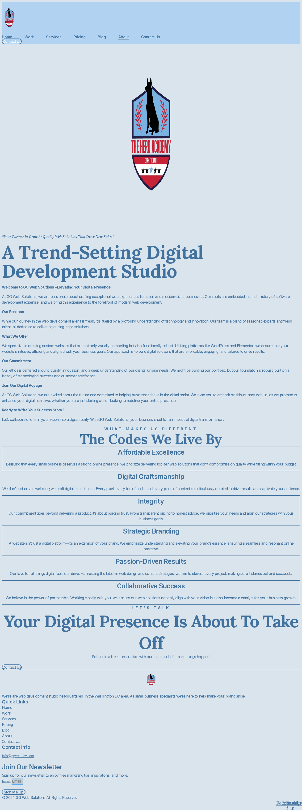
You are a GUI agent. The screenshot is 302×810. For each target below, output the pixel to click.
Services (53, 36)
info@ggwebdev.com (18, 756)
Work (29, 36)
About (123, 36)
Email (7, 781)
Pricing (80, 36)
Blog (102, 36)
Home (7, 36)
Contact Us (150, 36)
